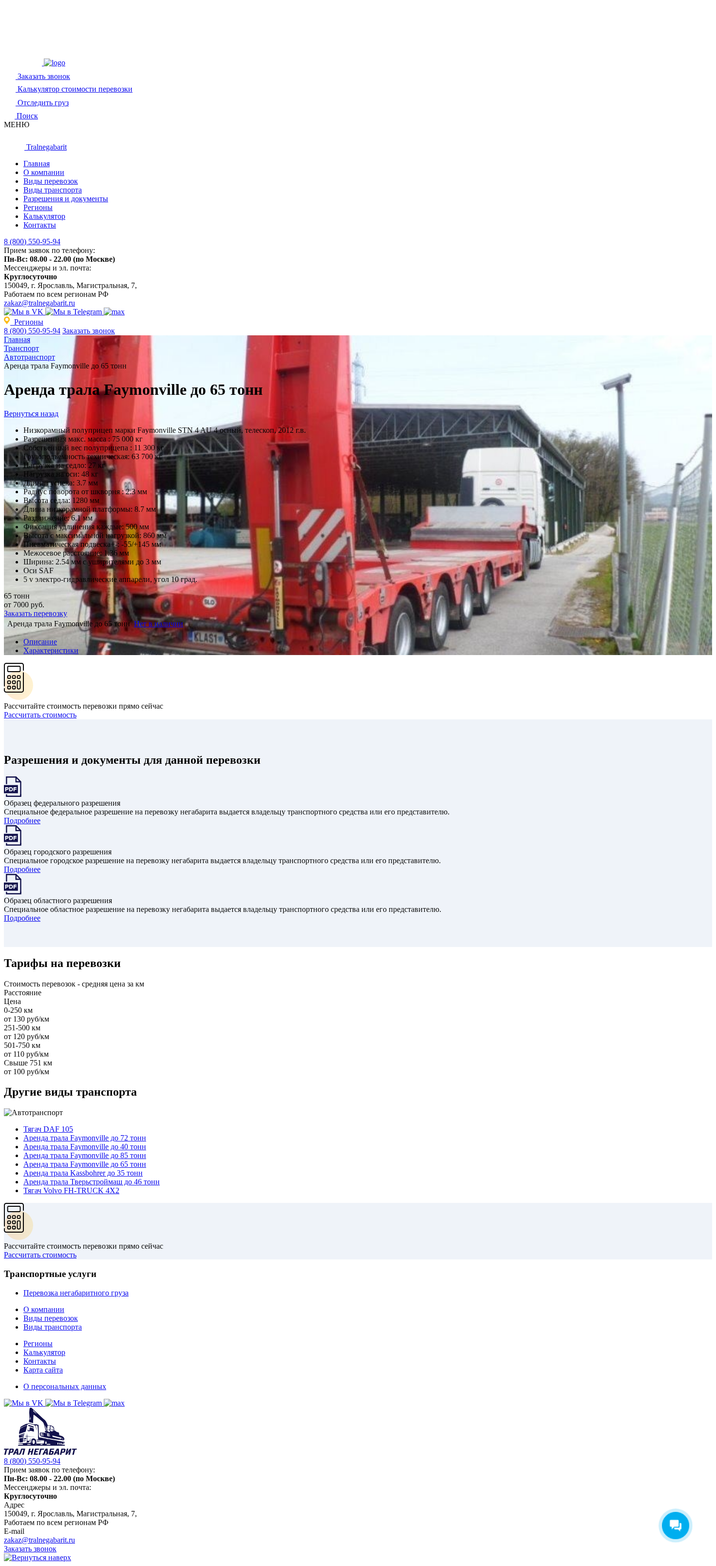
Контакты (39, 225)
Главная (36, 163)
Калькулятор (44, 216)
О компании (43, 172)
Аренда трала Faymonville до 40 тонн (84, 1146)
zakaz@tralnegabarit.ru (39, 303)
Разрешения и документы (65, 198)
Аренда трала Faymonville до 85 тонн (84, 1155)
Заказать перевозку (35, 613)
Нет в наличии (158, 623)
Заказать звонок (88, 331)
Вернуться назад (31, 413)
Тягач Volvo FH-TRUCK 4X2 (71, 1190)
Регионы (38, 207)
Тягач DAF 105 (48, 1129)
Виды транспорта (52, 190)
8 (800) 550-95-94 (32, 241)
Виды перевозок (50, 181)
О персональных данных (64, 1386)
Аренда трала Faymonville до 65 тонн (84, 1164)
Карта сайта (43, 1370)
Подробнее (22, 820)
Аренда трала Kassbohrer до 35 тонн (83, 1173)
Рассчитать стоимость (40, 715)
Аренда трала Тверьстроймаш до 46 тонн (91, 1182)
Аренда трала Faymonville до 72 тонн (84, 1138)
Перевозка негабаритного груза (76, 1293)
